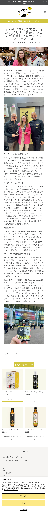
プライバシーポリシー (11, 490)
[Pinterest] (27, 451)
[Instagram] (24, 451)
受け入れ (23, 496)
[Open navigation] (4, 12)
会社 (4, 470)
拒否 (23, 503)
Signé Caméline (24, 26)
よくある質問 (7, 473)
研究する (5, 468)
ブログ (5, 475)
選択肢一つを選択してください (12, 438)
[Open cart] (44, 12)
